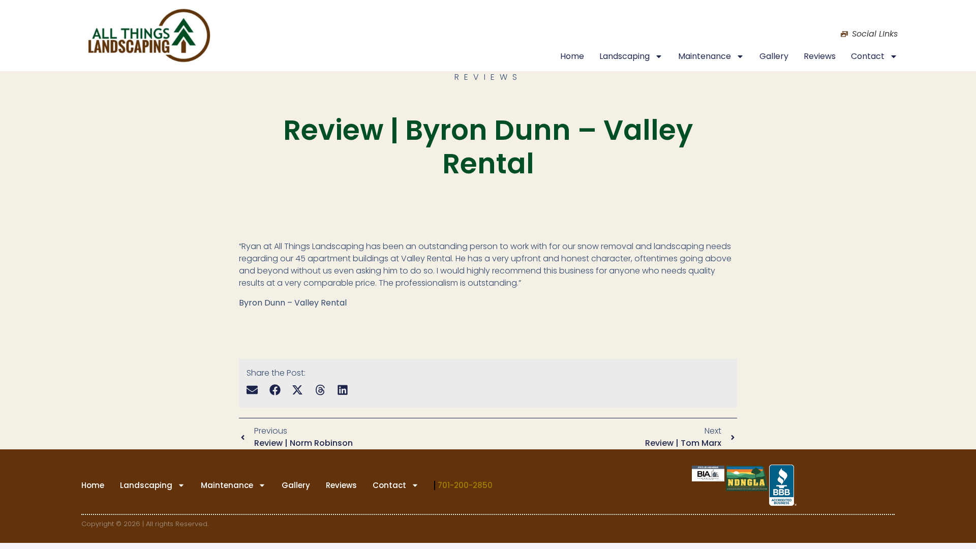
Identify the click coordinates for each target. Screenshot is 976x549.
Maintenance (704, 56)
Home (572, 56)
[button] (252, 389)
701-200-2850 (465, 485)
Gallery (773, 56)
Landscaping (624, 56)
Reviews (820, 56)
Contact (867, 56)
